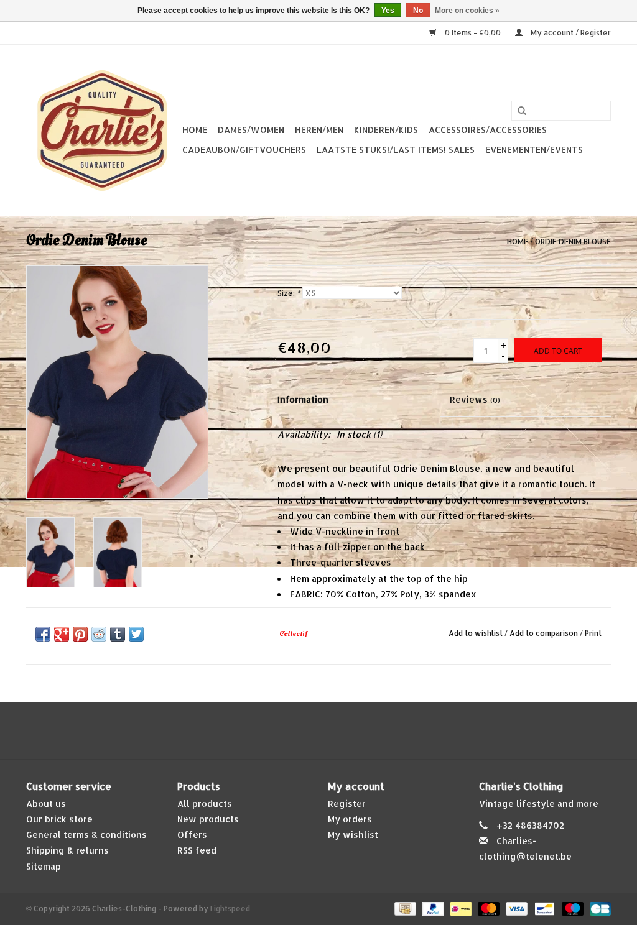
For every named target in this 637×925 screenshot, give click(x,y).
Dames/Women (251, 129)
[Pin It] (80, 634)
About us (46, 803)
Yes (387, 10)
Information (302, 399)
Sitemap (43, 866)
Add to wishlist (476, 633)
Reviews (475, 399)
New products (208, 819)
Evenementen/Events (534, 149)
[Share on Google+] (61, 634)
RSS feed (196, 850)
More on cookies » (467, 10)
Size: (288, 293)
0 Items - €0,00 (473, 32)
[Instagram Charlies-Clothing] (330, 730)
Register (347, 803)
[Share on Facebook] (42, 634)
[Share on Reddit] (98, 634)
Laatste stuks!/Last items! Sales (396, 149)
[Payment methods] (403, 908)
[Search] (521, 111)
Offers (192, 834)
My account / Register (570, 32)
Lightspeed (230, 908)
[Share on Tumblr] (117, 634)
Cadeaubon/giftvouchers (244, 149)
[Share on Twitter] (136, 634)
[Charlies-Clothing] (102, 130)
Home (194, 129)
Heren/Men (319, 129)
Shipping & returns (67, 850)
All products (204, 803)
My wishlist (353, 834)
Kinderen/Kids (386, 129)
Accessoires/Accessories (488, 129)
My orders (350, 819)
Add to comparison (544, 633)
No (418, 10)
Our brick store (59, 819)
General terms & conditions (86, 834)
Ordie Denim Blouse (573, 241)
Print (593, 633)
